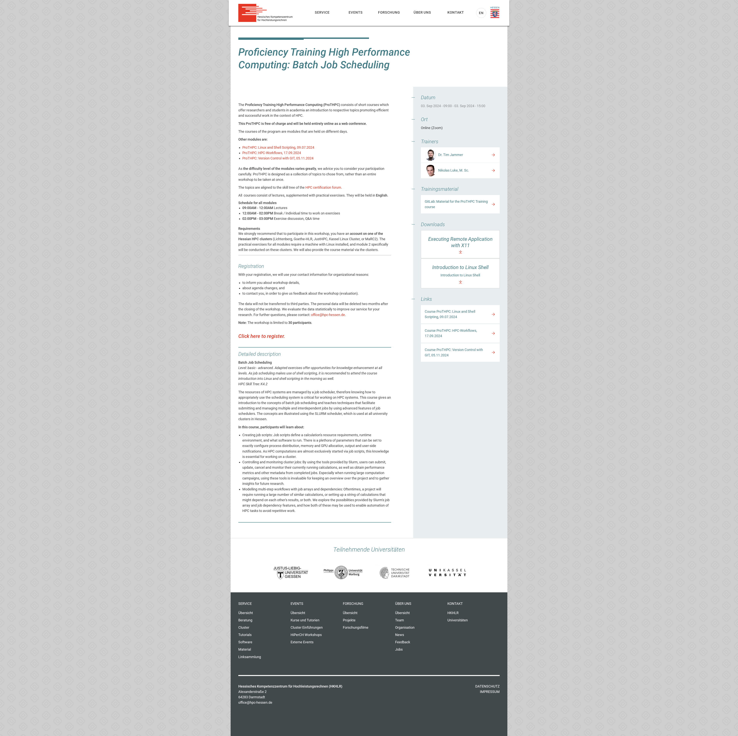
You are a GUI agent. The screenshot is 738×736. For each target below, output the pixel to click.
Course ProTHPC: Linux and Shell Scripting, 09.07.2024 (450, 314)
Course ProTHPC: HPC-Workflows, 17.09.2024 (451, 333)
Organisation (405, 627)
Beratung (245, 620)
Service (322, 12)
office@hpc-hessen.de (328, 315)
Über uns (422, 12)
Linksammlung (249, 657)
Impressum (490, 692)
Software (245, 642)
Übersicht (245, 613)
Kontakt (455, 12)
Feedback (402, 642)
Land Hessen (495, 12)
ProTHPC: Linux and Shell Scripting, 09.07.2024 (278, 147)
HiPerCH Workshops (306, 635)
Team (399, 620)
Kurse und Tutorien (305, 620)
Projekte (349, 620)
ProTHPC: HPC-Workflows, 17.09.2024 (271, 153)
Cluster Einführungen (307, 627)
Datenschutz (487, 686)
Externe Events (302, 642)
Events (355, 12)
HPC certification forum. (323, 187)
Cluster (243, 627)
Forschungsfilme (355, 627)
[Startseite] (267, 13)
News (399, 635)
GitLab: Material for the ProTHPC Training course (456, 204)
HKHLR (453, 613)
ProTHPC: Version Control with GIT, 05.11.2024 (277, 158)
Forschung (389, 12)
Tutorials (245, 635)
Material (244, 649)
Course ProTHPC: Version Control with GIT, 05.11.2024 (454, 352)
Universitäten (457, 620)
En (481, 13)
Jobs (399, 649)
